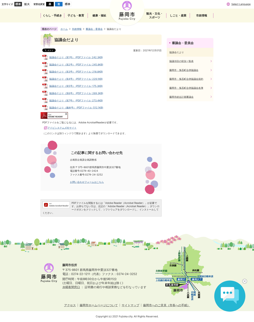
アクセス (70, 305)
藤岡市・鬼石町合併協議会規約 (186, 78)
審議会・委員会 (94, 28)
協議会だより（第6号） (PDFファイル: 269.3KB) (76, 93)
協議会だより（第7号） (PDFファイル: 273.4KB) (76, 100)
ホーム (64, 28)
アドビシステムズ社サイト (62, 127)
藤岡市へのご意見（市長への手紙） (166, 305)
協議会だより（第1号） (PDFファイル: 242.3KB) (76, 57)
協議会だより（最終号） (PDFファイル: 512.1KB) (76, 107)
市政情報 (77, 28)
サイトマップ (130, 305)
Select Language (241, 4)
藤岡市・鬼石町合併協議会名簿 (186, 87)
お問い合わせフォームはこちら (87, 182)
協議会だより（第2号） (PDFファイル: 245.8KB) (76, 64)
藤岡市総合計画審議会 (181, 96)
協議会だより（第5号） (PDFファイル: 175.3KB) (76, 85)
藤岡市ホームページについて (99, 305)
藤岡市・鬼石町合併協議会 (183, 70)
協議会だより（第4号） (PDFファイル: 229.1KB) (76, 78)
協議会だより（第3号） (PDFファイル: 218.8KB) (76, 71)
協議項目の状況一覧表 (181, 61)
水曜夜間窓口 (71, 287)
